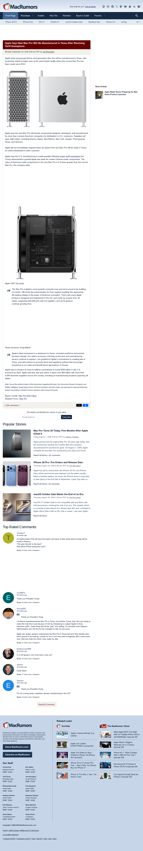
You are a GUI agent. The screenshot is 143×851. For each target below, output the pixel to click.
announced (21, 58)
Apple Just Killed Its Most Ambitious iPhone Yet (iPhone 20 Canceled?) (83, 755)
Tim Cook (19, 283)
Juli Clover (7, 776)
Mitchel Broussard (9, 786)
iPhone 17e (110, 22)
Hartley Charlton (72, 437)
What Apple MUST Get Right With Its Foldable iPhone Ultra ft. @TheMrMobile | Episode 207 (127, 734)
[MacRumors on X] (117, 6)
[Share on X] (79, 405)
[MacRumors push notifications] (129, 6)
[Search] (137, 15)
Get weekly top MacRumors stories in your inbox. (47, 412)
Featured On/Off (9, 839)
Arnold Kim (7, 767)
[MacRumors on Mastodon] (121, 6)
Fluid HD (39, 839)
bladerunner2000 (24, 649)
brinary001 (21, 609)
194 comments (12, 405)
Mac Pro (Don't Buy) (27, 396)
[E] (8, 603)
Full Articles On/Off (23, 839)
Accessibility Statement (10, 834)
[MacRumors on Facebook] (112, 6)
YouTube (65, 726)
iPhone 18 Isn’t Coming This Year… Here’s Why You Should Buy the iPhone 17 (83, 765)
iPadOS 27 (55, 22)
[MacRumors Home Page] (20, 6)
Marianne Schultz (32, 795)
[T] (8, 543)
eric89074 (21, 593)
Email (4, 772)
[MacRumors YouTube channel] (125, 6)
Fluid (33, 839)
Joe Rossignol (48, 52)
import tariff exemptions (70, 156)
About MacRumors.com (16, 747)
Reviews (67, 15)
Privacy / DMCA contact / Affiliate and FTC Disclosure (21, 830)
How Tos (54, 15)
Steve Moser (7, 814)
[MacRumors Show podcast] (103, 6)
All (138, 22)
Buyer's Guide (82, 15)
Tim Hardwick (31, 786)
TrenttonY (21, 533)
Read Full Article (40, 455)
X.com (10, 772)
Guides (41, 15)
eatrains (20, 681)
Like (30, 550)
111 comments (54, 455)
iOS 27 (41, 22)
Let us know (90, 6)
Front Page (10, 15)
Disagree (36, 550)
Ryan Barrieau (31, 805)
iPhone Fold (28, 22)
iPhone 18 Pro (11, 22)
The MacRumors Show (118, 726)
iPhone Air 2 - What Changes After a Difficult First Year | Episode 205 (125, 755)
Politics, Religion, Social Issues (17, 387)
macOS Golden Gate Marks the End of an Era (58, 494)
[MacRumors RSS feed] (134, 6)
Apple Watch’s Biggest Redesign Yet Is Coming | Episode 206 (124, 744)
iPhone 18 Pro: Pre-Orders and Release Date (58, 462)
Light (50, 839)
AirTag (124, 22)
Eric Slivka (29, 767)
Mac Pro (23, 399)
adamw (20, 665)
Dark (54, 839)
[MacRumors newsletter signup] (138, 6)
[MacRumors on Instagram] (108, 6)
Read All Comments (47, 705)
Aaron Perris (30, 814)
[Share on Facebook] (85, 405)
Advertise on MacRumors (17, 754)
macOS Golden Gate (73, 22)
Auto (45, 839)
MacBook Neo (94, 22)
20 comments (54, 484)
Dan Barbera (7, 805)
